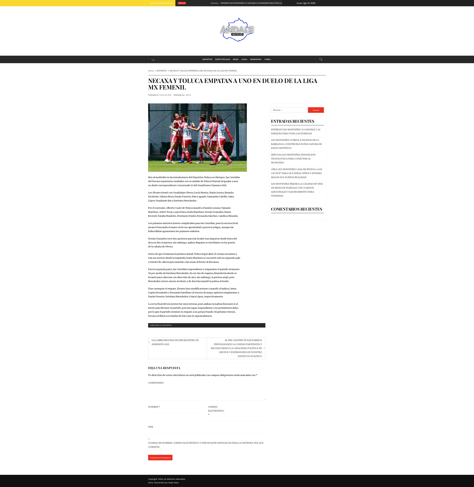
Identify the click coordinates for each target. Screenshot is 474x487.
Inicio (235, 59)
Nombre (154, 406)
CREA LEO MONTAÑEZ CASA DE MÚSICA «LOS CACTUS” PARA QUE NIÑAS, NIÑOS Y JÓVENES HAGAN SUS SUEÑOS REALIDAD (296, 173)
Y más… (268, 59)
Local (244, 59)
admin (188, 95)
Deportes (207, 59)
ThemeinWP (159, 482)
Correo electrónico (214, 410)
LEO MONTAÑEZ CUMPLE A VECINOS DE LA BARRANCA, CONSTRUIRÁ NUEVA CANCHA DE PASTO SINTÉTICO (296, 144)
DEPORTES (167, 325)
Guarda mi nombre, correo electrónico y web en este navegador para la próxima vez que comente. (205, 444)
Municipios (255, 59)
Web (150, 426)
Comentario (156, 382)
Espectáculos (222, 59)
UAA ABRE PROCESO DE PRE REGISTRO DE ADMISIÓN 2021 (175, 342)
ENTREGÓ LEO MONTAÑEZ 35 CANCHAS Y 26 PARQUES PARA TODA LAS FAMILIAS (215, 3)
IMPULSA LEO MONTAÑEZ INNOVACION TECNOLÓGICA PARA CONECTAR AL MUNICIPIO (293, 158)
